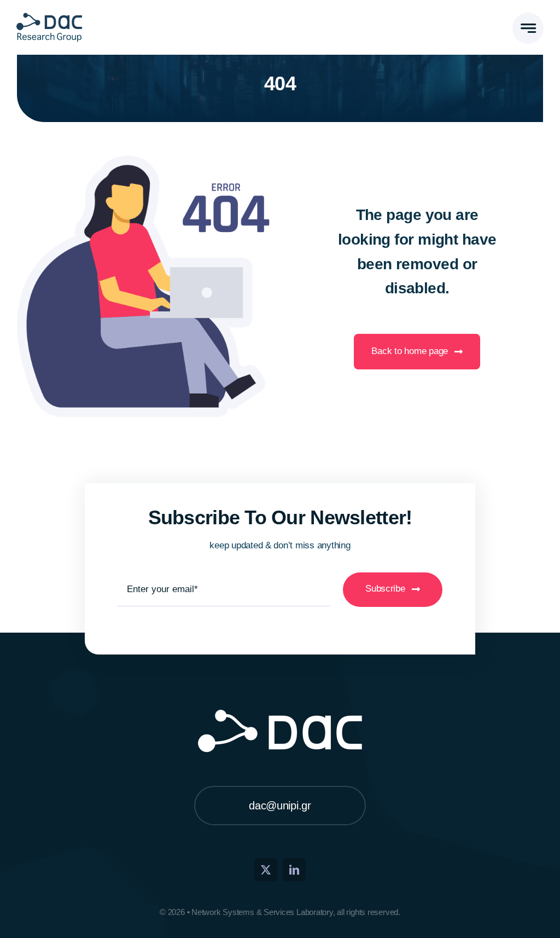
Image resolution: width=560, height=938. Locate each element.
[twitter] (265, 869)
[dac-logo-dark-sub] (49, 16)
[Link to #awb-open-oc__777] (528, 28)
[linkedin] (294, 869)
